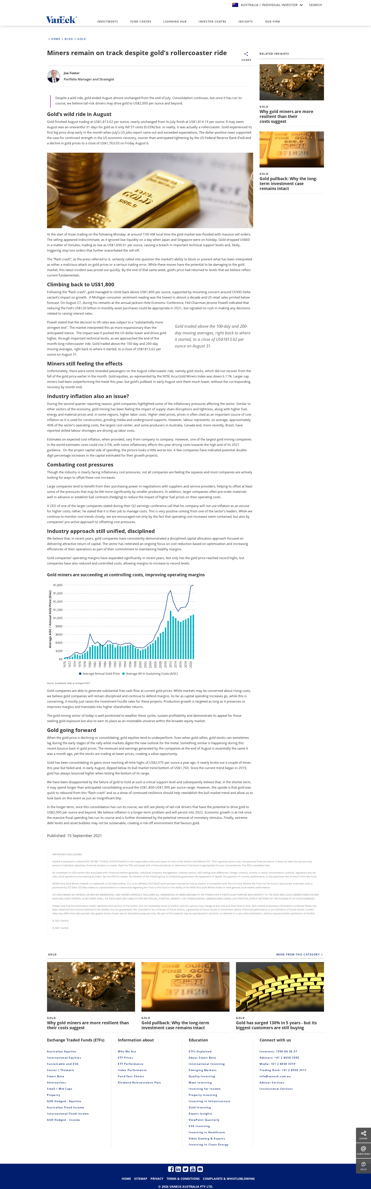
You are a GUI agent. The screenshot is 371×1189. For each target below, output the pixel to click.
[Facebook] (171, 1169)
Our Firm (272, 21)
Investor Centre (213, 21)
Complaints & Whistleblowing (229, 1179)
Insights (246, 21)
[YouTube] (193, 1169)
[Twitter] (185, 1169)
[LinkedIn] (178, 1169)
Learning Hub (175, 21)
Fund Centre (141, 21)
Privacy (157, 1179)
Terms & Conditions (183, 1179)
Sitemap (140, 1179)
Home (126, 1179)
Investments (107, 21)
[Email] (200, 1169)
